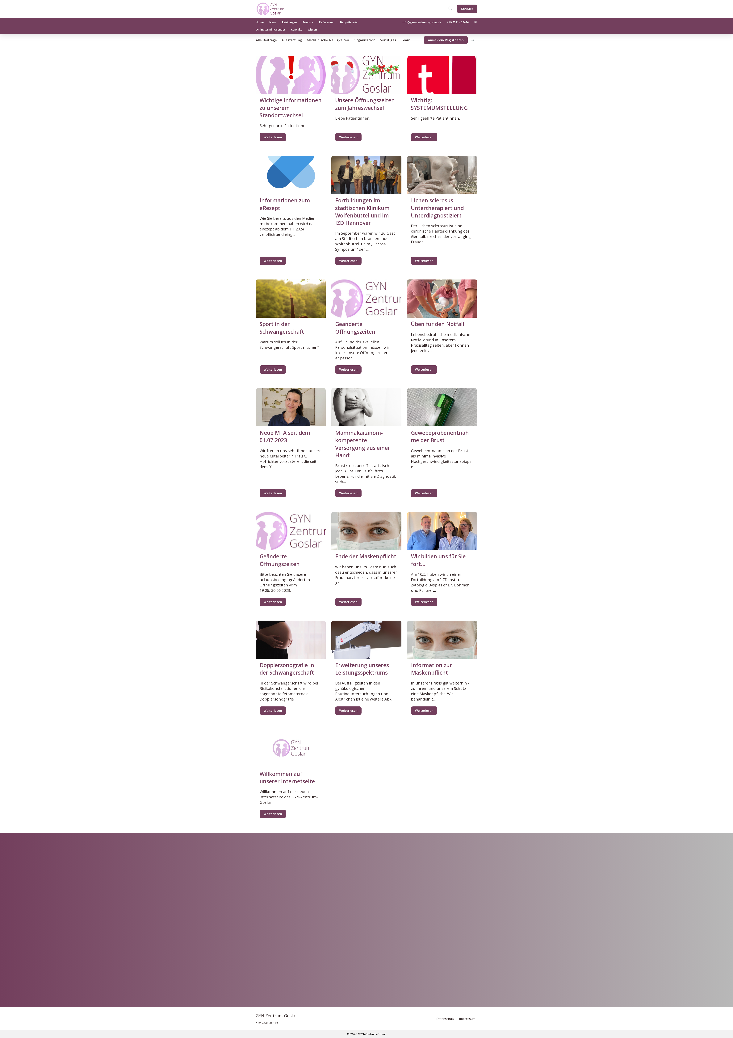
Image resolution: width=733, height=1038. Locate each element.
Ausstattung (292, 40)
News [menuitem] (272, 22)
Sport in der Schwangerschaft (282, 327)
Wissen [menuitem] (312, 29)
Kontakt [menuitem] (296, 29)
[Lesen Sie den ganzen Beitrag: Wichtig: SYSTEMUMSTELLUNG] (442, 75)
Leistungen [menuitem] (289, 22)
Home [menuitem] (260, 22)
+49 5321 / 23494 (458, 22)
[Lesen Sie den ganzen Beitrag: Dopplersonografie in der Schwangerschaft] (291, 640)
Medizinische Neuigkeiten (328, 40)
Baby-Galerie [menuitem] (348, 22)
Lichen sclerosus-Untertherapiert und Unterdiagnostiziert (437, 208)
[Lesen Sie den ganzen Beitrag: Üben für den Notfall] (442, 298)
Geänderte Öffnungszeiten (355, 327)
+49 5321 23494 (267, 1022)
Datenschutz (445, 1019)
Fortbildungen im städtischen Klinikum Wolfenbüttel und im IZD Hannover (362, 211)
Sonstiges (388, 40)
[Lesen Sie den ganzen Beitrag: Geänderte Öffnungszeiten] (366, 298)
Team (405, 40)
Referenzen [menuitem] (326, 22)
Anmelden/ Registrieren (446, 40)
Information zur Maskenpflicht (431, 668)
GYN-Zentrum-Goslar (276, 1015)
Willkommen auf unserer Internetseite (287, 777)
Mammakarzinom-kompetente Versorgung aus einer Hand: (362, 444)
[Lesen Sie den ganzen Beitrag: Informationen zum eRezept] (291, 175)
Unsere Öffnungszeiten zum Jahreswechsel (365, 104)
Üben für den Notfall (437, 324)
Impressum (467, 1019)
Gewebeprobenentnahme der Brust (440, 436)
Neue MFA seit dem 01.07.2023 (285, 436)
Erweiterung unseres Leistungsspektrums (362, 668)
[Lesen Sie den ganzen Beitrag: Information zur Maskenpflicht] (442, 640)
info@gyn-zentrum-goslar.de (421, 22)
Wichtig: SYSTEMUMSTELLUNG (439, 104)
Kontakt (467, 9)
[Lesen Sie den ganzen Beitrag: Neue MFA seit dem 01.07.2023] (291, 407)
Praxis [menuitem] (307, 22)
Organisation (364, 40)
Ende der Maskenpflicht (365, 556)
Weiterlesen (273, 137)
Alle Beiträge (266, 40)
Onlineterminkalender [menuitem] (270, 29)
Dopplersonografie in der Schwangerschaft (287, 668)
